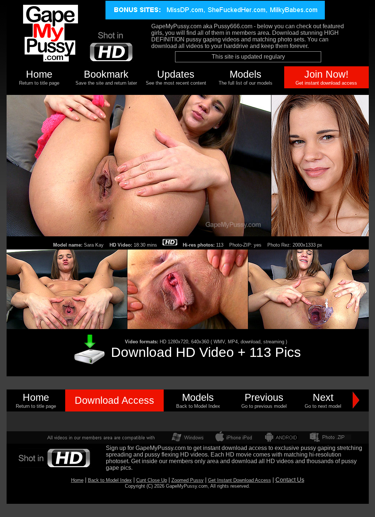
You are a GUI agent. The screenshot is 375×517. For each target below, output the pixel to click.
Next (323, 397)
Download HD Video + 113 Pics (206, 352)
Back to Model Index (110, 480)
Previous (264, 397)
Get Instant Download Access (239, 480)
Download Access (114, 400)
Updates (175, 74)
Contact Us (289, 480)
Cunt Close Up (151, 480)
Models (245, 74)
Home (39, 74)
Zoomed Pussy (187, 480)
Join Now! (326, 74)
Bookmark (106, 74)
